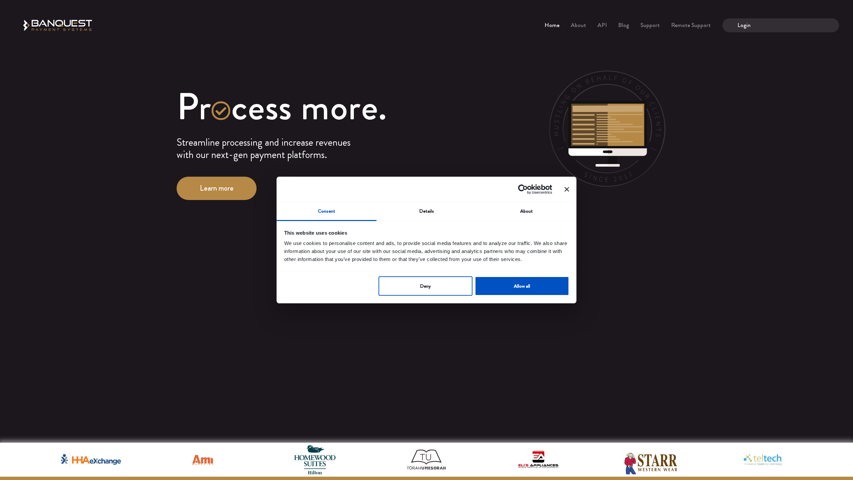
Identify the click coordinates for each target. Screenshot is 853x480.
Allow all (522, 286)
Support (650, 25)
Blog (623, 25)
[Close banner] (566, 189)
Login (744, 25)
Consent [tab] (326, 211)
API (602, 25)
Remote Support (691, 25)
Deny (425, 286)
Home (551, 25)
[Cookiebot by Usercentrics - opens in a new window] (523, 189)
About (578, 25)
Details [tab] (426, 211)
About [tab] (526, 211)
